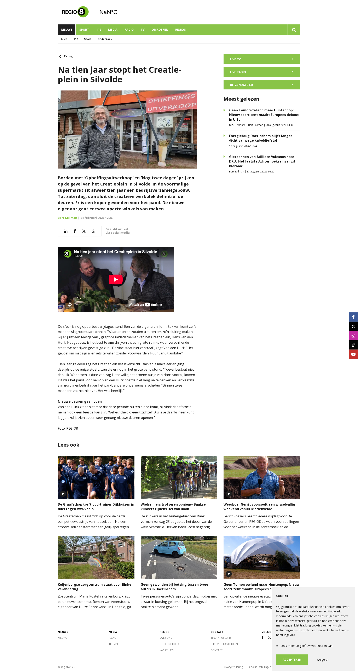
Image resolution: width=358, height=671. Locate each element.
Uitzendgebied (169, 644)
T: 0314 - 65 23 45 (221, 638)
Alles (64, 39)
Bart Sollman (67, 218)
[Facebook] (263, 637)
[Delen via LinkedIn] (65, 231)
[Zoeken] (294, 29)
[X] (269, 637)
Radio (129, 29)
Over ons (166, 638)
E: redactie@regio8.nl (225, 644)
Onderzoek (105, 39)
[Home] (75, 12)
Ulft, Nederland (119, 12)
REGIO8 (180, 29)
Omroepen (160, 29)
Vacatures (166, 650)
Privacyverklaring (233, 667)
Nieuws (66, 29)
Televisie (114, 644)
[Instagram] (353, 335)
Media (112, 29)
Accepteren (292, 659)
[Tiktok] (353, 344)
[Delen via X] (84, 231)
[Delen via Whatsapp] (93, 231)
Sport (84, 29)
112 (98, 29)
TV (143, 29)
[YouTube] (353, 354)
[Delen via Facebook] (74, 231)
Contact (217, 650)
